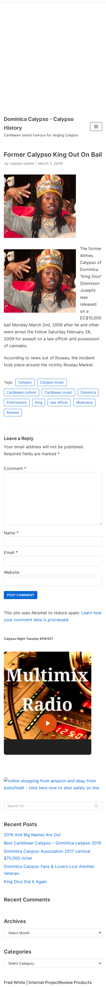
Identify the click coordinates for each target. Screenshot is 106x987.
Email (11, 552)
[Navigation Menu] (96, 126)
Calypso (25, 382)
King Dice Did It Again (25, 881)
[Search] (96, 806)
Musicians (84, 402)
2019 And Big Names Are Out (32, 834)
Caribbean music (58, 392)
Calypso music (52, 382)
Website (11, 572)
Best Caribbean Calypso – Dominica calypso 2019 (52, 842)
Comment (15, 468)
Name (11, 532)
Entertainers (17, 402)
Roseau (13, 412)
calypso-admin (22, 163)
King (38, 402)
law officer (59, 402)
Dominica (88, 392)
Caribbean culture (21, 392)
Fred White (14, 982)
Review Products (75, 982)
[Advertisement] (53, 56)
